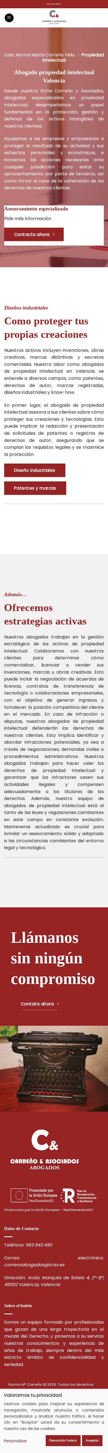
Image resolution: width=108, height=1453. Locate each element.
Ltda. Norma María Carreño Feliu (39, 55)
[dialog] (54, 1421)
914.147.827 (54, 4)
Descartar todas (63, 1440)
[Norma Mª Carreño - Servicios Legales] (54, 17)
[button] (9, 18)
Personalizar (15, 1441)
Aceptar (92, 1440)
